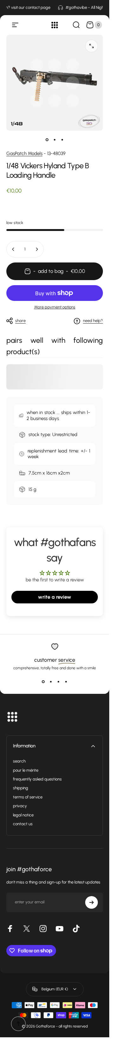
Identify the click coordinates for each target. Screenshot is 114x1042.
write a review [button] (54, 597)
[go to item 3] (62, 139)
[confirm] (91, 902)
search (19, 761)
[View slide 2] (51, 681)
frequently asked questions (37, 779)
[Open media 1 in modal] (91, 46)
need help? (93, 320)
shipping (20, 788)
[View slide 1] (43, 681)
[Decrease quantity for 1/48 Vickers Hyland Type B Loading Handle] (13, 249)
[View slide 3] (58, 681)
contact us (23, 823)
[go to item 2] (55, 139)
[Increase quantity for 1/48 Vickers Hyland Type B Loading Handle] (36, 249)
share (20, 320)
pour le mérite (25, 770)
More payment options (54, 307)
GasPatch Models (24, 153)
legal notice (23, 815)
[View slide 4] (66, 681)
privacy (20, 805)
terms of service (27, 797)
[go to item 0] (47, 139)
